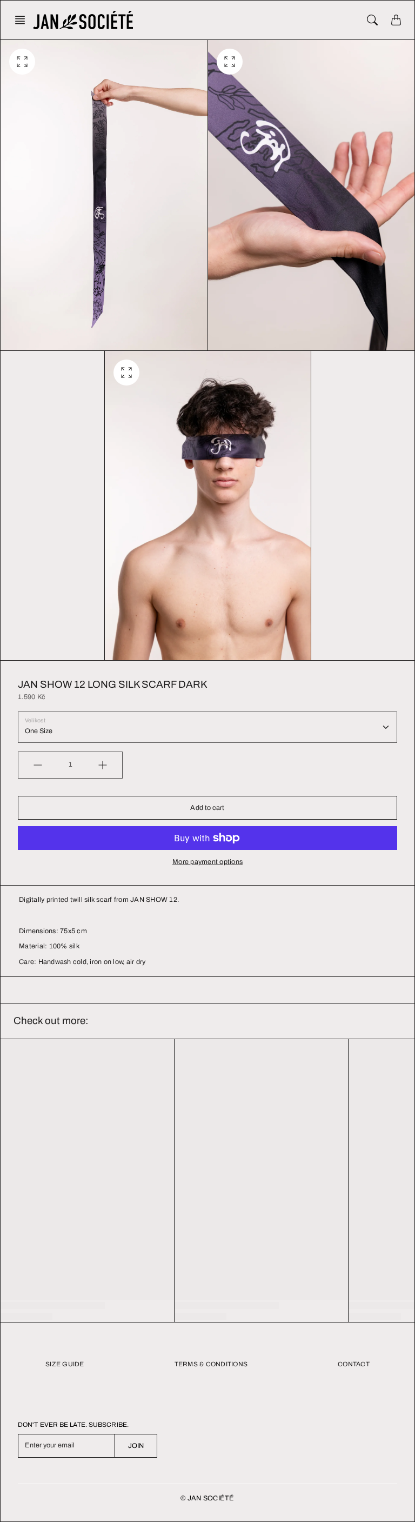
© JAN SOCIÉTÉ (207, 1498)
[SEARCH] (372, 20)
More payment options (207, 862)
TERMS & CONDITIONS (211, 1364)
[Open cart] (396, 20)
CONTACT (354, 1364)
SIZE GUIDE (64, 1364)
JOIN (136, 1446)
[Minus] (37, 765)
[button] (23, 20)
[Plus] (102, 765)
